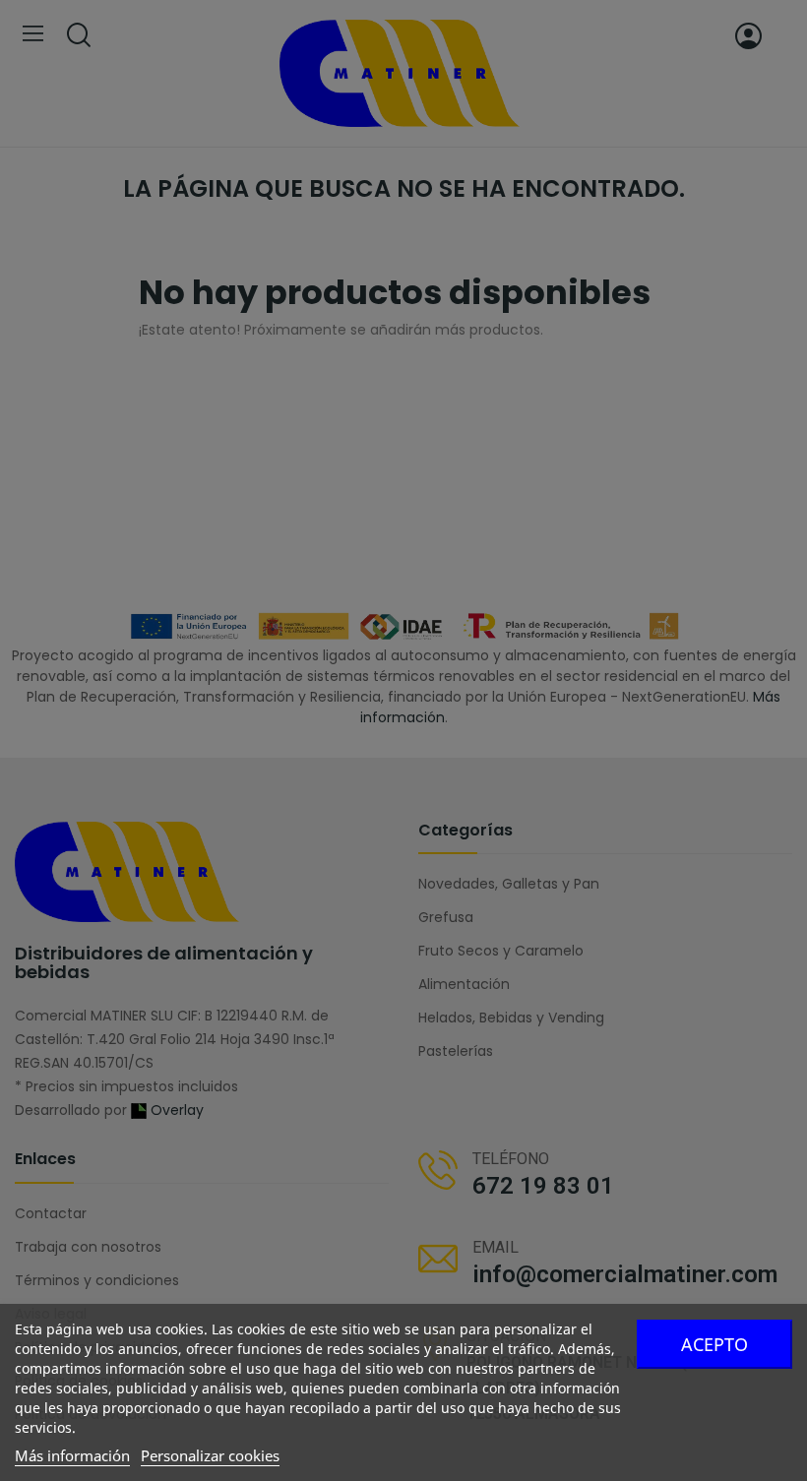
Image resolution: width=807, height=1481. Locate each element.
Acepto (714, 1344)
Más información (72, 1455)
